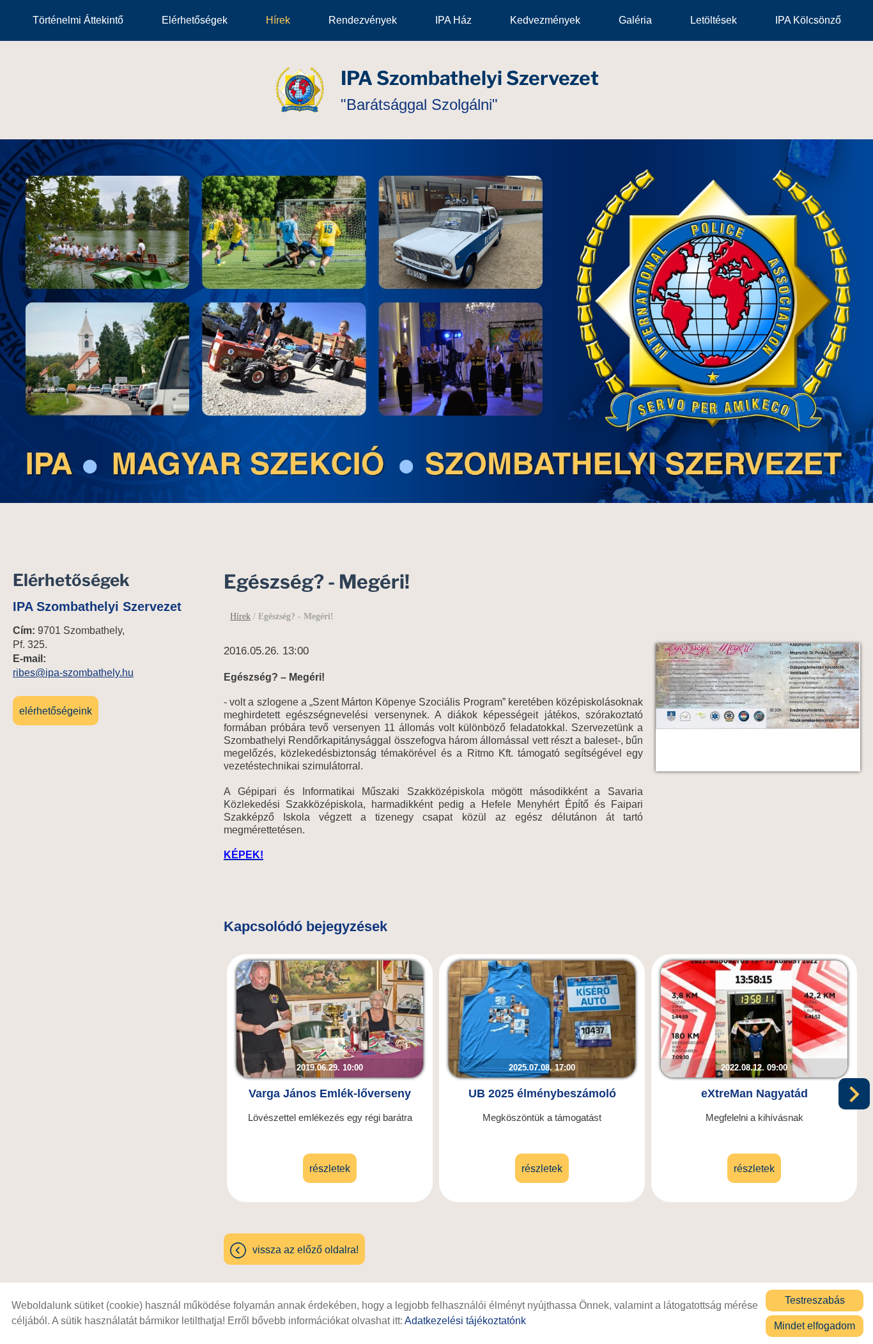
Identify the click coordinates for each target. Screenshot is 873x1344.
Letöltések (713, 20)
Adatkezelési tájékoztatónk (465, 1320)
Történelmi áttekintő (78, 20)
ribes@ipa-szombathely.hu (73, 672)
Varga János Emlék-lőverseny (330, 1093)
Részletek (329, 1168)
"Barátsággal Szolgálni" (470, 89)
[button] (854, 1093)
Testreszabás (815, 1300)
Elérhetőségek (195, 20)
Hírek (278, 20)
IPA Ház (453, 20)
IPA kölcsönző (808, 20)
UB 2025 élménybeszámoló (542, 1093)
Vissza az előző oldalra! (305, 1249)
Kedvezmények (545, 20)
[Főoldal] (299, 90)
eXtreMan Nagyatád (754, 1093)
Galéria (635, 20)
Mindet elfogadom (814, 1325)
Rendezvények (362, 20)
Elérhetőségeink (55, 711)
